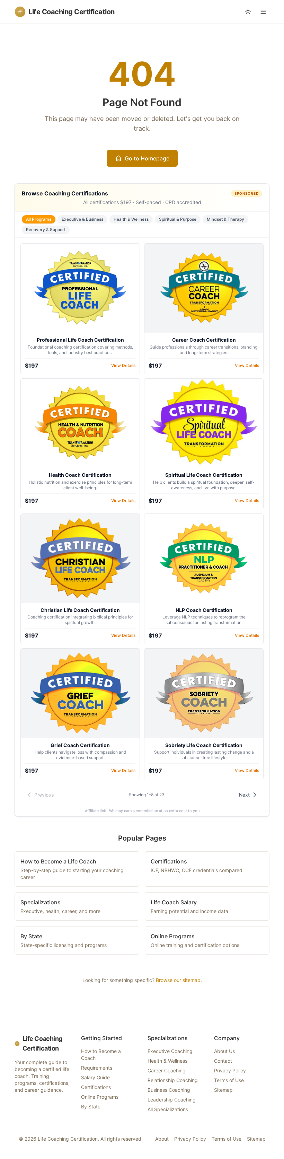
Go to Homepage (147, 158)
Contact (223, 1061)
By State (90, 1106)
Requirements (96, 1068)
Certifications (96, 1087)
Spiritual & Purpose (177, 219)
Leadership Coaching (172, 1100)
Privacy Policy (230, 1070)
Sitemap (223, 1090)
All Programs (38, 219)
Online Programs (99, 1097)
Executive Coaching (170, 1051)
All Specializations (168, 1109)
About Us (224, 1051)
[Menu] (263, 12)
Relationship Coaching (173, 1080)
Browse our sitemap (178, 980)
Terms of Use (229, 1080)
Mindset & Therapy (225, 219)
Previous (44, 795)
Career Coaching (167, 1070)
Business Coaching (169, 1090)
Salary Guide (95, 1077)
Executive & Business (82, 219)
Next (244, 795)
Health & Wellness (131, 219)
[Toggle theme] (248, 12)
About (162, 1139)
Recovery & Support (45, 229)
